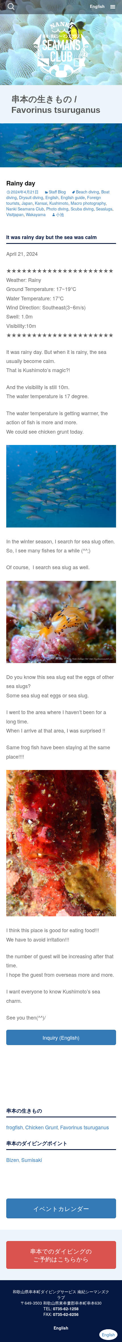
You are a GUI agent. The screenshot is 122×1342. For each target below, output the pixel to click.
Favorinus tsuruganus (84, 1127)
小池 (60, 214)
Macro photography (88, 203)
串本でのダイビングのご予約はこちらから (61, 1255)
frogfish (14, 1127)
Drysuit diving (31, 197)
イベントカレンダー (61, 1208)
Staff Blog (57, 192)
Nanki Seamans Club (25, 209)
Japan (27, 203)
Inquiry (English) (61, 1037)
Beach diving (87, 192)
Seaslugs (104, 209)
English (97, 6)
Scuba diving (82, 209)
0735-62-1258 (66, 1308)
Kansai (41, 203)
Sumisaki (31, 1159)
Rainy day (20, 182)
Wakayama (36, 214)
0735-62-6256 (66, 1314)
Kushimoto (58, 203)
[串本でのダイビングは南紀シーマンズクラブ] (61, 49)
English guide (73, 197)
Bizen (12, 1159)
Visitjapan (15, 214)
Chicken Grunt (41, 1127)
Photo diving (57, 209)
